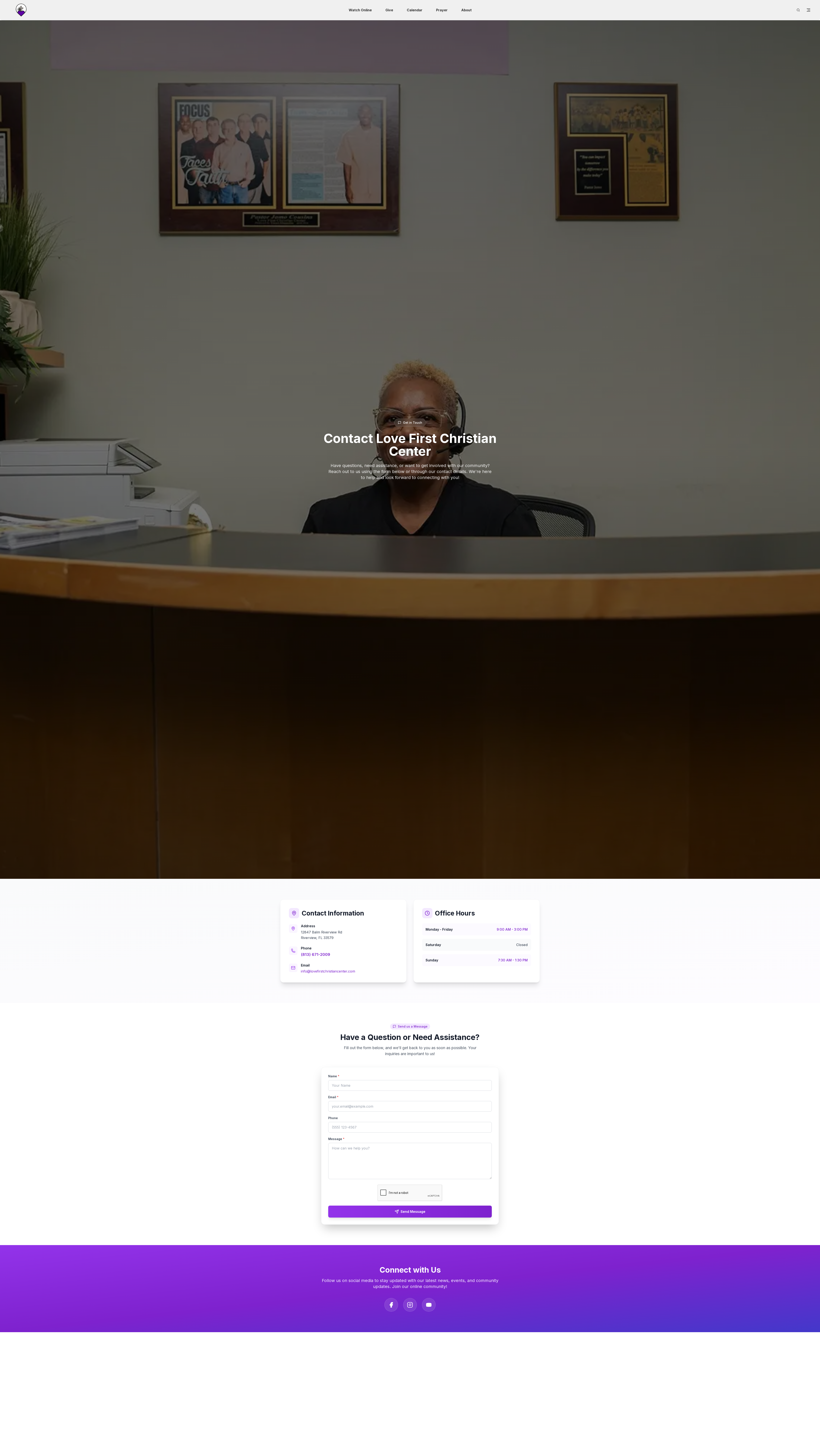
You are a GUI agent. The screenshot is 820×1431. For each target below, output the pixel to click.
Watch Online (360, 10)
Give (389, 10)
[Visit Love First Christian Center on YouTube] (429, 1305)
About (466, 10)
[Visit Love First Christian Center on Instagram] (410, 1305)
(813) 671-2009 (315, 954)
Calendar (414, 10)
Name (333, 1076)
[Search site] (798, 10)
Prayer (442, 10)
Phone (333, 1118)
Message (336, 1139)
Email (333, 1097)
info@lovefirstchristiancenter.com (328, 971)
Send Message (413, 1211)
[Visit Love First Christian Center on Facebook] (391, 1305)
